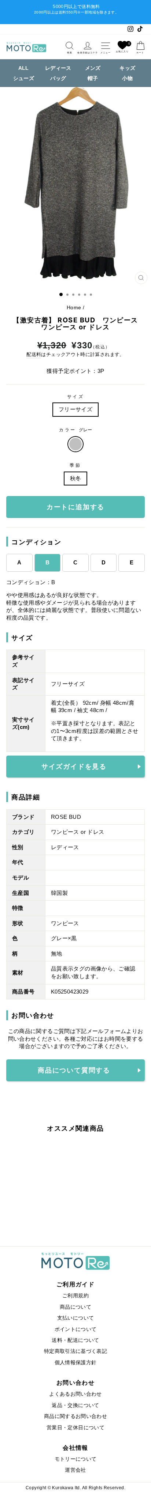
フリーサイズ (75, 409)
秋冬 (75, 478)
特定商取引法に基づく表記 (75, 1351)
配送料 (33, 354)
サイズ (75, 396)
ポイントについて (76, 1329)
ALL (23, 68)
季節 (75, 465)
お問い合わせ (75, 1382)
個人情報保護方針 (76, 1362)
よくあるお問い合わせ (75, 1394)
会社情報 (75, 1447)
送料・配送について (75, 1340)
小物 (127, 78)
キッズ (127, 68)
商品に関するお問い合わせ (75, 1416)
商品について (75, 1307)
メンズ (93, 68)
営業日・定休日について (75, 1427)
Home (74, 307)
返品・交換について (75, 1405)
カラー (75, 429)
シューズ (23, 78)
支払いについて (75, 1318)
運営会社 (75, 1470)
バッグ (58, 78)
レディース (58, 68)
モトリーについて (76, 1459)
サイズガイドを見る (74, 766)
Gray (75, 444)
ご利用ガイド (75, 1284)
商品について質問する (74, 1070)
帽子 (93, 78)
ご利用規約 (75, 1295)
